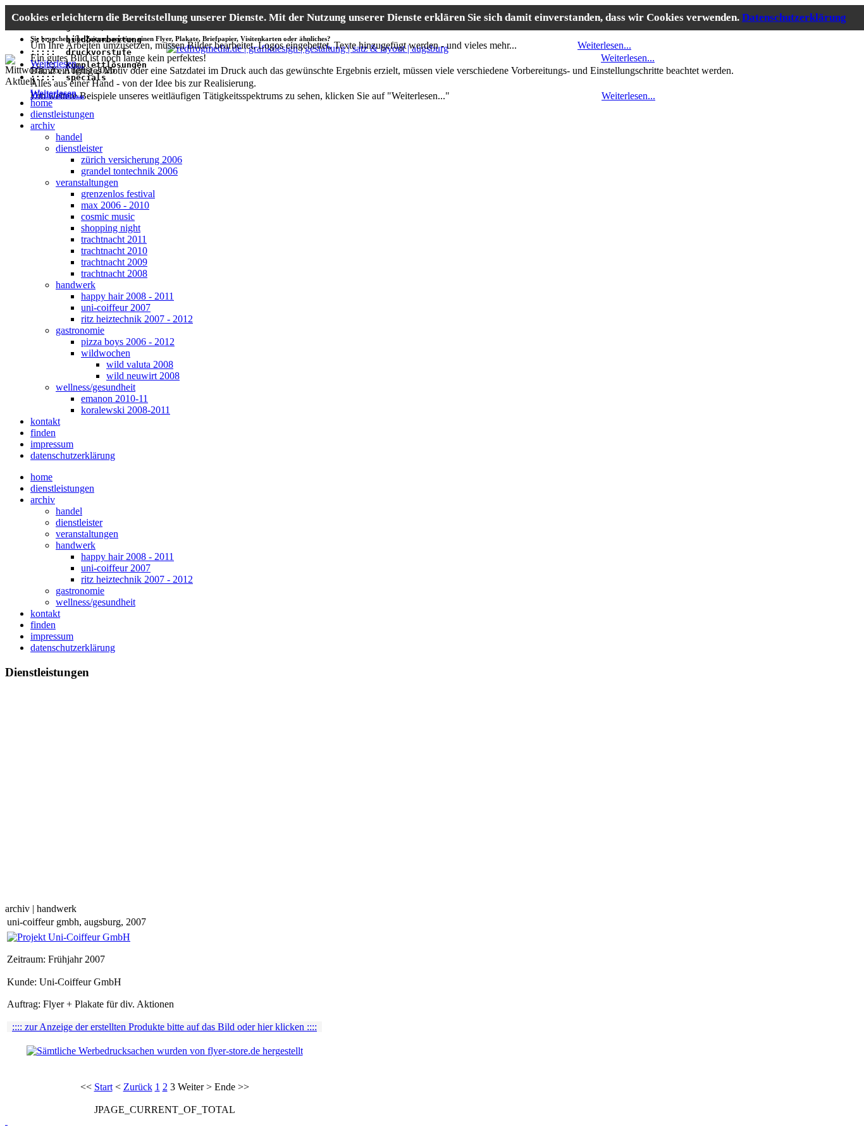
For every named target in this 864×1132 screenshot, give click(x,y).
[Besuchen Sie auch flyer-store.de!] (10, 61)
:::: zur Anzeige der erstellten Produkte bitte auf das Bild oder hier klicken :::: (164, 1026)
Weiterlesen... (57, 63)
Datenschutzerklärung (794, 17)
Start (103, 1086)
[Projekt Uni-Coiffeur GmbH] (68, 937)
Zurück (137, 1086)
